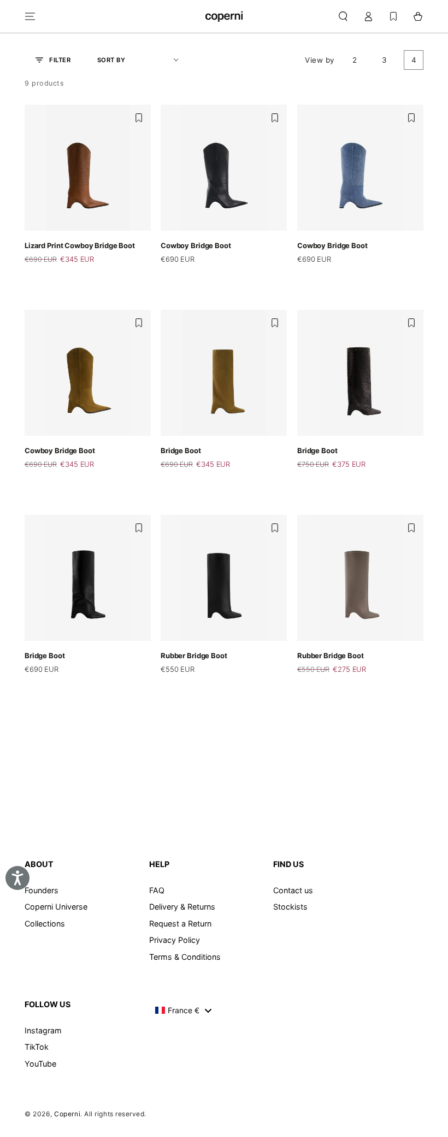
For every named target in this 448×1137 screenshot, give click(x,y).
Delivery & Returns (182, 906)
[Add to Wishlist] (139, 118)
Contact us (293, 890)
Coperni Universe (56, 906)
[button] (343, 16)
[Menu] (30, 16)
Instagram (43, 1030)
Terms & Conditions (185, 956)
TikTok (37, 1046)
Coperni (67, 1114)
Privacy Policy (174, 940)
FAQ (156, 890)
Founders (41, 890)
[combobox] (183, 1010)
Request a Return (180, 923)
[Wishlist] (393, 16)
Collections (45, 923)
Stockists (290, 906)
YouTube (40, 1063)
